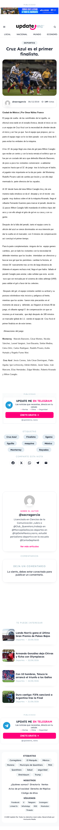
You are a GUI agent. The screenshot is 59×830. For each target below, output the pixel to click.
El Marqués (32, 760)
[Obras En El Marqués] (29, 13)
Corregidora (15, 760)
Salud (29, 770)
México (48, 443)
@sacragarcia (19, 101)
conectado (39, 571)
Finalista (31, 437)
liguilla (10, 443)
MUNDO (37, 34)
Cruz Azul (11, 437)
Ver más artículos (29, 546)
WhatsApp (25, 806)
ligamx (48, 437)
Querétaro (16, 770)
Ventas (44, 784)
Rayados (44, 449)
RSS (35, 806)
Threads (29, 810)
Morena (10, 765)
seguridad (42, 770)
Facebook (15, 802)
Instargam (43, 802)
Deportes (29, 43)
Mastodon (45, 806)
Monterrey (15, 449)
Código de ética (29, 793)
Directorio (35, 784)
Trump (38, 774)
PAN (50, 765)
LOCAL (7, 34)
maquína (29, 443)
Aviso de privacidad (19, 788)
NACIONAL (22, 34)
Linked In (14, 806)
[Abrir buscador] (54, 26)
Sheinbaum (23, 774)
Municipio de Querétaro (31, 765)
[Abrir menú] (4, 26)
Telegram (31, 802)
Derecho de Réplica (40, 788)
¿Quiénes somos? (20, 784)
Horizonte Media (29, 819)
